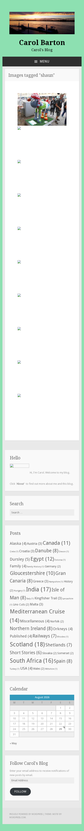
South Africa (31, 660)
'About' (20, 483)
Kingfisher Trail (48, 598)
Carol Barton (42, 43)
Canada (56, 543)
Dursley (20, 559)
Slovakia (49, 653)
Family (18, 566)
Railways (44, 635)
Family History (35, 566)
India (38, 589)
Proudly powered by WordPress (26, 814)
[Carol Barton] (42, 22)
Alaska (18, 543)
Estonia (60, 560)
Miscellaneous (35, 621)
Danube (46, 551)
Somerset (65, 653)
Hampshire (56, 581)
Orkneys (63, 629)
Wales (38, 668)
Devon (64, 551)
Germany (53, 566)
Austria (34, 544)
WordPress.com (17, 817)
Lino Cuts (21, 604)
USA (26, 668)
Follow (20, 791)
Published (21, 636)
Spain (63, 661)
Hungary (19, 590)
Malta (36, 604)
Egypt (42, 559)
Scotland (27, 644)
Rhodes (63, 636)
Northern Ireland (31, 628)
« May (13, 743)
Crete (14, 551)
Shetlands (58, 644)
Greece (40, 581)
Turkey (15, 669)
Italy (30, 598)
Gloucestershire (32, 573)
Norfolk (57, 621)
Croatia (26, 551)
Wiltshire (51, 669)
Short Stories (26, 652)
